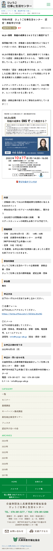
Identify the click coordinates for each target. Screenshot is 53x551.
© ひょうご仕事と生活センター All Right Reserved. (17, 546)
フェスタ (6, 422)
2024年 (5, 440)
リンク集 (39, 488)
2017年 (5, 475)
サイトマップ (39, 496)
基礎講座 (6, 405)
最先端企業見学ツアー (12, 416)
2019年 (5, 469)
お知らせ (39, 481)
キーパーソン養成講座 (12, 411)
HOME (14, 481)
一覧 (4, 394)
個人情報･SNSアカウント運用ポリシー (14, 495)
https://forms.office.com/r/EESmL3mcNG (22, 313)
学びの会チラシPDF (28, 181)
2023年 (5, 446)
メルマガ (14, 488)
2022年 (5, 452)
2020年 (5, 463)
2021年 (5, 457)
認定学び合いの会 (9, 28)
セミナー (6, 399)
